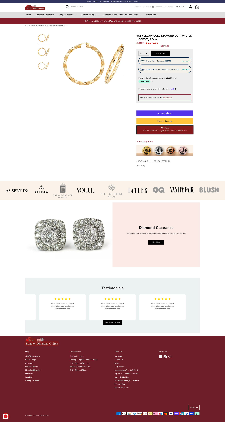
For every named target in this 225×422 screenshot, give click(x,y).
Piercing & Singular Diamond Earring (84, 360)
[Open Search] (67, 7)
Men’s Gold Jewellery (33, 370)
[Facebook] (160, 356)
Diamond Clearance (45, 14)
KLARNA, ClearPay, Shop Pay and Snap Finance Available (112, 20)
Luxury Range (30, 360)
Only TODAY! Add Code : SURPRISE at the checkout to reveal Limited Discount (112, 2)
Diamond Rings (88, 14)
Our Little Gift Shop (121, 377)
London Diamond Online (42, 415)
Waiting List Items (32, 381)
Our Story (118, 356)
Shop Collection (66, 14)
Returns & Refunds (121, 387)
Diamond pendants (77, 356)
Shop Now (156, 242)
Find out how (167, 98)
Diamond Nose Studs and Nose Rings (121, 14)
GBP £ (178, 7)
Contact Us (118, 360)
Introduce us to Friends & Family (126, 370)
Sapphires (29, 377)
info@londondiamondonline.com (161, 7)
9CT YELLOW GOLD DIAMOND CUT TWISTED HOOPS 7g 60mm (49, 26)
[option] (112, 21)
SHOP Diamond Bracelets (79, 363)
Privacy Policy (119, 384)
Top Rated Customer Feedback (126, 373)
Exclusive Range (31, 366)
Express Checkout (164, 121)
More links (151, 14)
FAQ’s (116, 363)
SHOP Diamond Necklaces (80, 366)
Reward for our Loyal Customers (126, 381)
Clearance (29, 363)
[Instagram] (165, 356)
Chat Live (138, 7)
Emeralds (29, 373)
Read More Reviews (112, 322)
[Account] (190, 5)
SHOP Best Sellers (32, 356)
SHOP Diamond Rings (78, 370)
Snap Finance (119, 366)
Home (28, 14)
